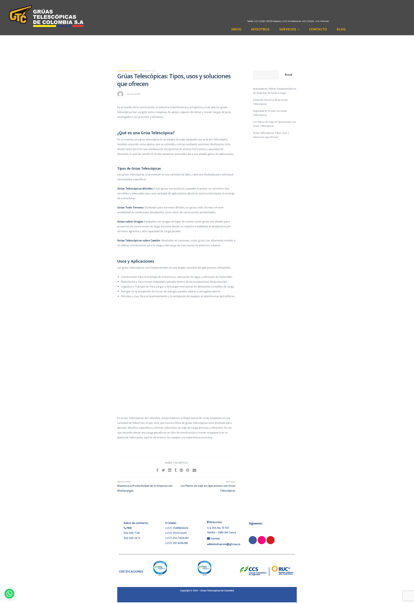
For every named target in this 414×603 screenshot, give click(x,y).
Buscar (288, 74)
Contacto (318, 29)
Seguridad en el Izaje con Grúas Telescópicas (270, 113)
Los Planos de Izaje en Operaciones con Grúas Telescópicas (205, 486)
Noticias (121, 70)
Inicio (236, 29)
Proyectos (131, 70)
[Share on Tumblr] (175, 470)
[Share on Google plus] (181, 470)
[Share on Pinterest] (187, 470)
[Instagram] (262, 540)
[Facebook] (253, 540)
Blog (341, 29)
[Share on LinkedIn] (169, 470)
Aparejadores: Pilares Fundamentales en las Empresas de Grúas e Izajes (274, 91)
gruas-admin (134, 94)
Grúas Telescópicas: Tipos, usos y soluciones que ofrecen (271, 135)
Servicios (287, 29)
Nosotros (260, 29)
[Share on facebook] (157, 470)
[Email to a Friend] (194, 470)
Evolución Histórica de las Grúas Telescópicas (270, 102)
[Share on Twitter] (163, 470)
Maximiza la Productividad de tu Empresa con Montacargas (146, 486)
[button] (9, 593)
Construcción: (129, 277)
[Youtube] (271, 540)
